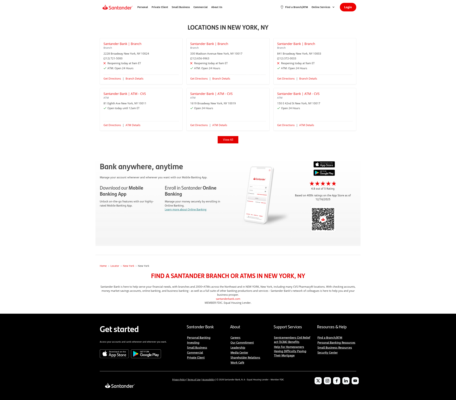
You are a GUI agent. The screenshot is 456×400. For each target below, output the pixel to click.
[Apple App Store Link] (324, 166)
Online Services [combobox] (321, 7)
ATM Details (133, 125)
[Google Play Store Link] (324, 175)
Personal (142, 7)
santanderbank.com (228, 298)
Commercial (200, 7)
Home (103, 265)
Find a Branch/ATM (296, 7)
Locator (114, 265)
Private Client (160, 7)
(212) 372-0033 (286, 58)
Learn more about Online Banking (185, 209)
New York (128, 265)
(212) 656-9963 (199, 58)
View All (228, 140)
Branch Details (134, 78)
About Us (216, 7)
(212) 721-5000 (113, 58)
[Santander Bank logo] (117, 7)
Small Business (181, 7)
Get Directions (112, 78)
